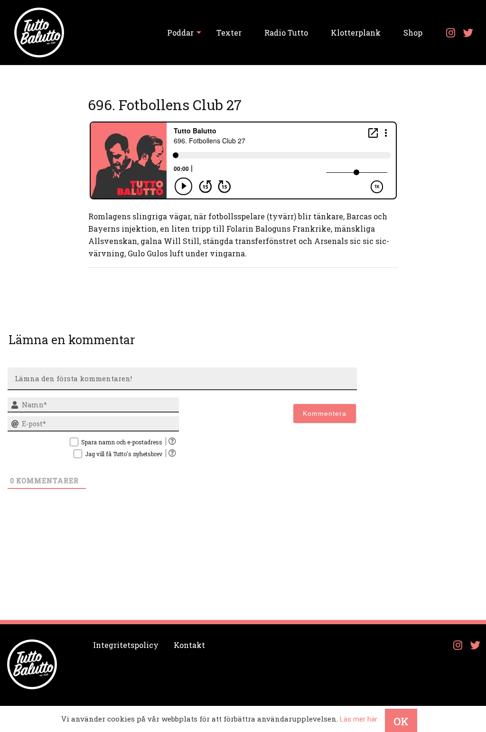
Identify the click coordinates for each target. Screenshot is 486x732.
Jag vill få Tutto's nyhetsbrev (123, 454)
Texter (229, 33)
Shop (412, 33)
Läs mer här (358, 719)
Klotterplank (356, 33)
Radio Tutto (286, 33)
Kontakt (189, 645)
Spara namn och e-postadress (121, 442)
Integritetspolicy (126, 645)
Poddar (180, 33)
